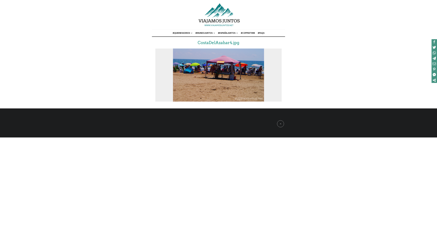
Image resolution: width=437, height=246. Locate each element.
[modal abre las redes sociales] (434, 80)
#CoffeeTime (248, 33)
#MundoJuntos (204, 33)
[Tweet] (434, 47)
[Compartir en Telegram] (434, 58)
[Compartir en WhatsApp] (434, 53)
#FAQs (261, 33)
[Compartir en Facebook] (434, 42)
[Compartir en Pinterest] (434, 69)
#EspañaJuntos (226, 33)
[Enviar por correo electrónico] (434, 64)
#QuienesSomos (181, 33)
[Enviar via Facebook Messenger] (434, 74)
